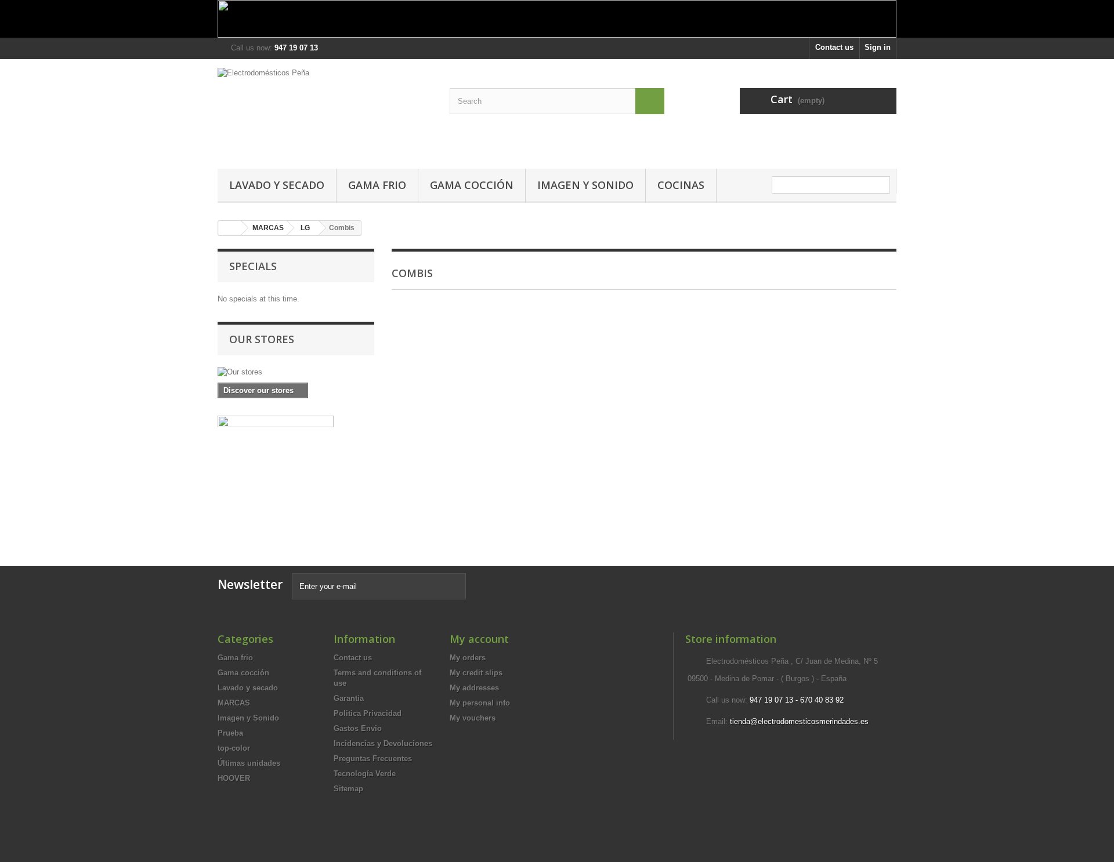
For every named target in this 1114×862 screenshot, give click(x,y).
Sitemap (348, 788)
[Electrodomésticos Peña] (325, 111)
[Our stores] (296, 372)
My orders (468, 657)
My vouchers (472, 718)
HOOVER (234, 778)
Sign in (878, 47)
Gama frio (377, 185)
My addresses (474, 687)
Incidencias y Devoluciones (383, 743)
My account (479, 639)
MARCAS (268, 228)
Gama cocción (471, 185)
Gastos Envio (358, 728)
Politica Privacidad (368, 713)
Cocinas (680, 185)
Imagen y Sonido (585, 185)
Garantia (349, 698)
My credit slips (476, 672)
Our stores (261, 339)
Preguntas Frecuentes (373, 758)
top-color (234, 748)
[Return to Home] (230, 228)
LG (305, 228)
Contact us (834, 47)
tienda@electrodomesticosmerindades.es (799, 721)
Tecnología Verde (365, 773)
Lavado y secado (276, 185)
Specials (253, 266)
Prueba (230, 733)
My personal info (480, 703)
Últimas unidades (249, 763)
